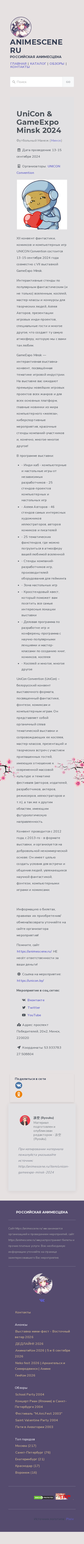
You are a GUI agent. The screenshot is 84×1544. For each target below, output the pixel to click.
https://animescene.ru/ (34, 951)
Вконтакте (36, 1000)
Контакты (20, 67)
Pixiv (70, 1519)
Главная (18, 63)
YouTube (34, 1015)
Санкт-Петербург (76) (33, 1452)
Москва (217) (25, 1446)
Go (68, 81)
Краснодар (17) (27, 1466)
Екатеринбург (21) (29, 1459)
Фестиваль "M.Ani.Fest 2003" (38, 1413)
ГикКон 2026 (25, 1375)
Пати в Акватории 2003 (34, 1427)
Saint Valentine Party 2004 (36, 1420)
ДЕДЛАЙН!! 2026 (29, 1344)
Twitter (34, 1007)
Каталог (38, 63)
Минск (56, 140)
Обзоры (57, 63)
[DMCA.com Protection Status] (43, 1498)
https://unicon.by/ (30, 980)
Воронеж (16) (26, 1472)
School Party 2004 (29, 1394)
